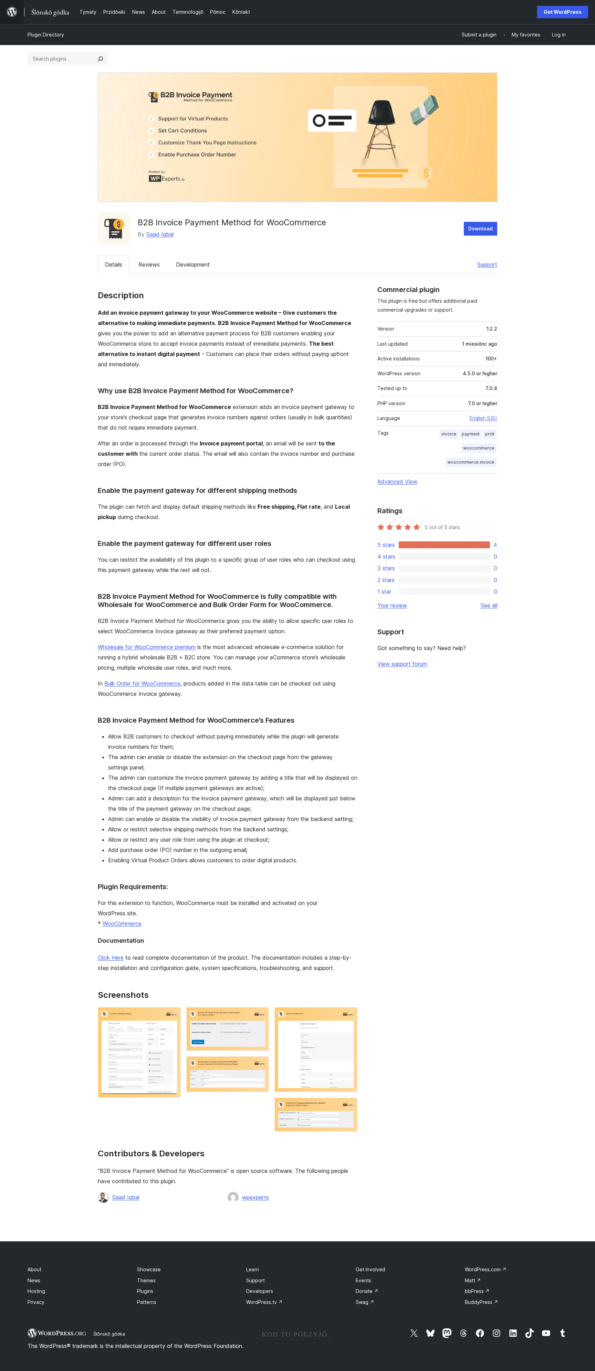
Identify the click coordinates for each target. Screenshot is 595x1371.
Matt (473, 1280)
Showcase (149, 1269)
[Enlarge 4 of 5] (348, 1016)
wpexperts (255, 1197)
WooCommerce (122, 923)
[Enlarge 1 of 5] (171, 1016)
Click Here (111, 957)
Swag (365, 1302)
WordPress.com (486, 1269)
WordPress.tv (264, 1302)
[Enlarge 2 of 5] (259, 1016)
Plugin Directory (46, 34)
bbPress (477, 1291)
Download (480, 228)
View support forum (402, 663)
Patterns (146, 1302)
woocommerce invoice (470, 462)
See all (489, 605)
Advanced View (397, 481)
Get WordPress (563, 12)
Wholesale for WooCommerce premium (147, 647)
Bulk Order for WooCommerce (142, 683)
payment (471, 433)
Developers (259, 1291)
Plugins (145, 1291)
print (489, 433)
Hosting (36, 1291)
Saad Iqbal (160, 234)
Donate (367, 1291)
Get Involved (370, 1269)
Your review (392, 605)
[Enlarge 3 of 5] (259, 1065)
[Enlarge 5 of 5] (348, 1106)
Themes (146, 1280)
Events (363, 1280)
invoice (448, 433)
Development (193, 264)
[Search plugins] (100, 59)
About (34, 1269)
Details (113, 264)
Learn (252, 1269)
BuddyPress (481, 1302)
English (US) (483, 418)
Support (487, 264)
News (34, 1280)
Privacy (36, 1302)
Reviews (149, 264)
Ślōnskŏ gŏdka (109, 1334)
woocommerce (478, 448)
